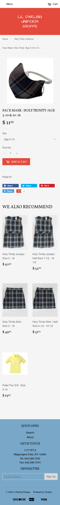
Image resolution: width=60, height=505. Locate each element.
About (30, 437)
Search (30, 432)
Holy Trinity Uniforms (24, 38)
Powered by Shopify (42, 491)
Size (4, 133)
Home (5, 38)
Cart (55, 4)
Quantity (6, 147)
